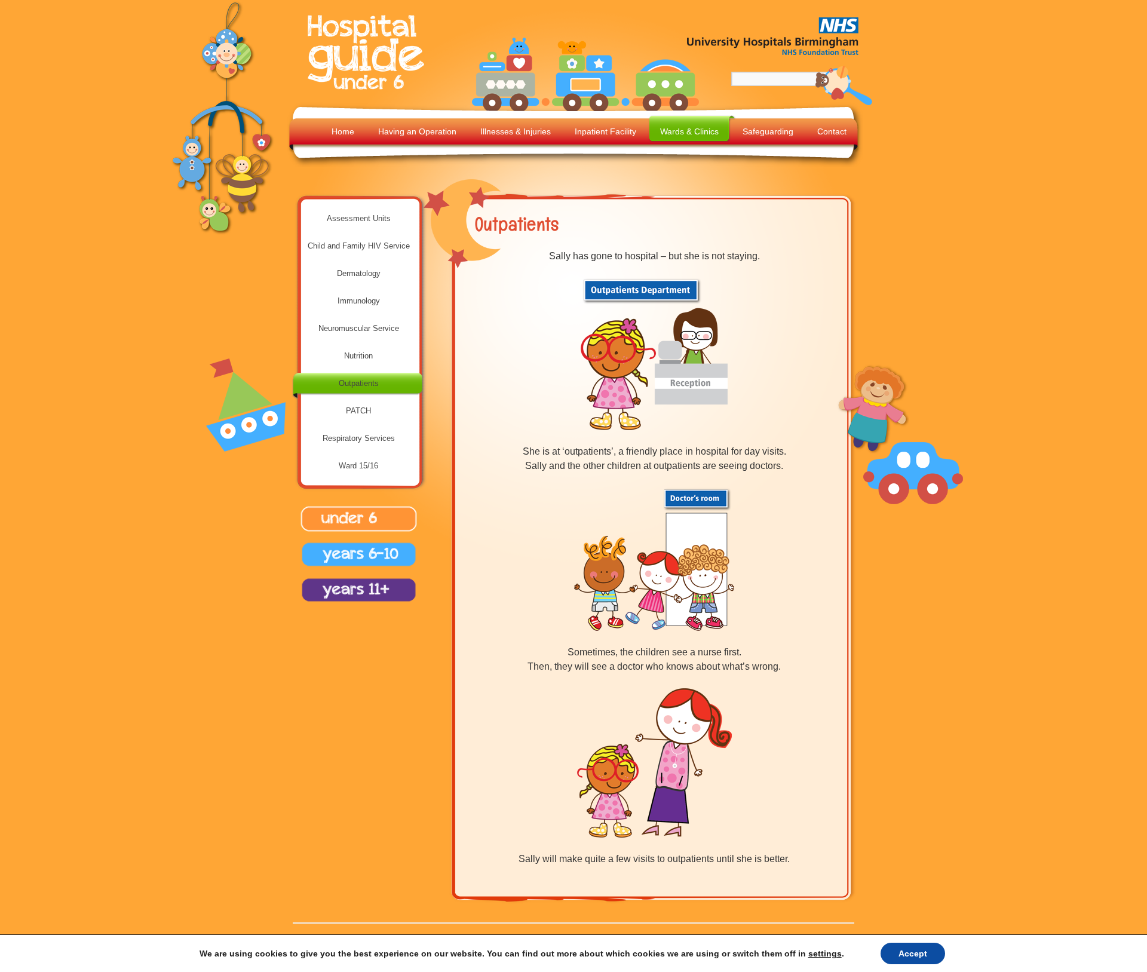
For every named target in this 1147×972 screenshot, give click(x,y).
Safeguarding (768, 131)
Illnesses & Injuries (515, 131)
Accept (912, 953)
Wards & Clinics (689, 131)
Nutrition (358, 355)
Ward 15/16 (358, 465)
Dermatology (359, 273)
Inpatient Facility (605, 131)
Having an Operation (417, 131)
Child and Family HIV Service (359, 245)
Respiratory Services (359, 438)
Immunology (359, 300)
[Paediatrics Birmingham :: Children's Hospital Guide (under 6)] (369, 91)
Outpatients (359, 383)
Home (343, 131)
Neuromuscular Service (358, 328)
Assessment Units (359, 218)
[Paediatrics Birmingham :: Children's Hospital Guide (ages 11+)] (355, 603)
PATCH (358, 410)
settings (825, 953)
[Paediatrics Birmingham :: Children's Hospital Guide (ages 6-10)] (355, 568)
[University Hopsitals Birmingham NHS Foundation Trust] (773, 57)
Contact (832, 131)
